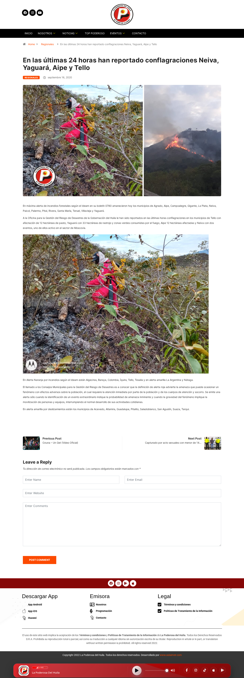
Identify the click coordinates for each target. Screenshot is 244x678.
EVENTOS (116, 33)
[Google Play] (222, 670)
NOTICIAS (68, 33)
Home (31, 44)
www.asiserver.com (171, 655)
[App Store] (213, 670)
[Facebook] (187, 670)
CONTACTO (139, 33)
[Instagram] (196, 670)
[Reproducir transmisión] (136, 670)
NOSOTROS (45, 33)
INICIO (29, 33)
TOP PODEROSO (95, 33)
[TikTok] (204, 670)
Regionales (47, 44)
